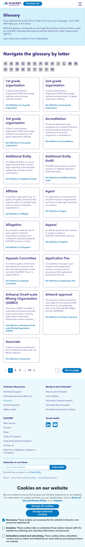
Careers (7, 428)
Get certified (52, 396)
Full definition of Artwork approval (61, 317)
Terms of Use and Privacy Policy (23, 478)
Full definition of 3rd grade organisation (18, 144)
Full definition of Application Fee (60, 281)
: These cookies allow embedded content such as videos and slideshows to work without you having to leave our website (44, 539)
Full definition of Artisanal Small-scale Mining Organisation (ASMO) (21, 328)
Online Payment (11, 405)
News (6, 432)
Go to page (72, 370)
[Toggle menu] (80, 4)
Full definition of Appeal (56, 242)
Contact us (8, 445)
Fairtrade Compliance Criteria (60, 410)
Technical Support (12, 392)
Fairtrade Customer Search (59, 401)
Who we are (9, 423)
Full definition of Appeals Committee (17, 282)
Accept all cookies (42, 506)
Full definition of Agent (55, 211)
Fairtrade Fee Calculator (58, 405)
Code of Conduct (12, 437)
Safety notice (9, 410)
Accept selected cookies (42, 513)
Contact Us (32, 3)
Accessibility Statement (47, 478)
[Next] (34, 370)
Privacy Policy (35, 472)
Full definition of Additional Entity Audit (60, 179)
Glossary (7, 401)
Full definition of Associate (18, 359)
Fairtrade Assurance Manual (17, 396)
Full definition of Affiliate (17, 214)
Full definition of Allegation (18, 247)
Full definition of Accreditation (59, 141)
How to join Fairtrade (56, 392)
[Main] (12, 4)
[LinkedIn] (48, 425)
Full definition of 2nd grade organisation (57, 106)
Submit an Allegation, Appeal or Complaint (19, 451)
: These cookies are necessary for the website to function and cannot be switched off (42, 521)
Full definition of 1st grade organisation (18, 106)
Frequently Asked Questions (17, 441)
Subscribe (58, 467)
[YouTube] (55, 425)
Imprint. (58, 501)
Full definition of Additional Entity (21, 179)
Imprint (6, 478)
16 (29, 370)
